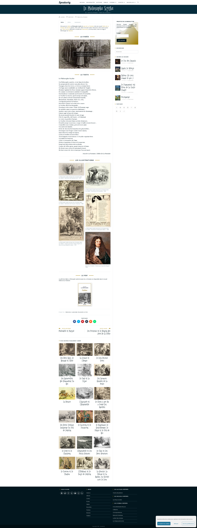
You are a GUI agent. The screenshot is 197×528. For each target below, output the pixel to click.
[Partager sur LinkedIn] (127, 107)
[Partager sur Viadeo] (124, 111)
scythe (86, 312)
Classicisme (85, 29)
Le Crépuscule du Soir (118, 521)
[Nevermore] (117, 97)
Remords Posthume (118, 515)
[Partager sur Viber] (131, 107)
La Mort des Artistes (118, 518)
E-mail (119, 33)
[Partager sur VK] (135, 107)
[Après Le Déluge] (117, 69)
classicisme (74, 312)
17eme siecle (68, 312)
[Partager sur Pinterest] (82, 321)
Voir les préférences (188, 523)
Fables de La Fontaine (82, 17)
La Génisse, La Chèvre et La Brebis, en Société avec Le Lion (102, 475)
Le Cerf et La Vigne (85, 380)
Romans (88, 513)
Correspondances (117, 512)
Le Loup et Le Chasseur (67, 452)
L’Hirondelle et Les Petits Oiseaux (84, 452)
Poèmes (88, 510)
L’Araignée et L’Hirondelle (85, 403)
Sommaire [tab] (77, 22)
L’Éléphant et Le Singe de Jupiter (84, 473)
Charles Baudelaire (118, 493)
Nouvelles (88, 507)
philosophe (81, 312)
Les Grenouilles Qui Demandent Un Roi (67, 381)
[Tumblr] (71, 493)
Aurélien (63, 17)
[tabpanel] (84, 28)
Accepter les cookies (164, 523)
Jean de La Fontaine (88, 26)
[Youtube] (75, 493)
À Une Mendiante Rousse (119, 506)
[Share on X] (78, 321)
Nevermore (125, 97)
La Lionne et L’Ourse (84, 359)
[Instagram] (78, 493)
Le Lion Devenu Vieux (102, 359)
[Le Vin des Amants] (117, 61)
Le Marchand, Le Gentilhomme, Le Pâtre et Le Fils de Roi (102, 429)
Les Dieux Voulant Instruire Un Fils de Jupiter (67, 428)
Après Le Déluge (127, 68)
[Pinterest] (68, 493)
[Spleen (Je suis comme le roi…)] (117, 77)
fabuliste (70, 30)
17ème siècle (65, 29)
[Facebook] (61, 493)
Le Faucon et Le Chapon (67, 473)
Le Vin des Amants (128, 60)
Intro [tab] (62, 22)
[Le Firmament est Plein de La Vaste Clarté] (117, 88)
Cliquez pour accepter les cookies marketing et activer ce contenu (84, 54)
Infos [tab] (69, 22)
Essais (88, 501)
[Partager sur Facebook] (74, 321)
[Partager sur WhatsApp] (94, 321)
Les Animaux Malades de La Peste (102, 381)
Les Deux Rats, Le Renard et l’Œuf (67, 359)
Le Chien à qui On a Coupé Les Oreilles (102, 404)
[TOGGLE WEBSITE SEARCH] (138, 2)
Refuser (176, 523)
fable (69, 26)
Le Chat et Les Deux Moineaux (102, 452)
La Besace (67, 401)
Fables (88, 504)
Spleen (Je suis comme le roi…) (127, 77)
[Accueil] (85, 12)
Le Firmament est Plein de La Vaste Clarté (128, 87)
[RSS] (81, 493)
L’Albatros (115, 509)
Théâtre (88, 515)
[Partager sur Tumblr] (86, 321)
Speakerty (64, 2)
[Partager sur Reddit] (90, 321)
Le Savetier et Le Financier (84, 426)
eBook (68, 27)
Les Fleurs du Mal (117, 499)
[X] (65, 493)
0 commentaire (130, 63)
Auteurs (88, 493)
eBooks (88, 495)
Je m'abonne (121, 40)
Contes (88, 498)
